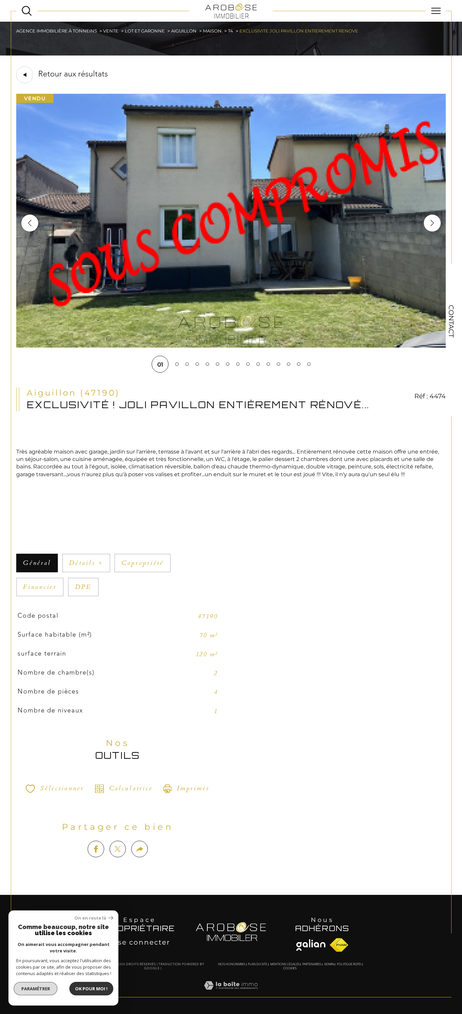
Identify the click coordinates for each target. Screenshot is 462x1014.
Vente (110, 31)
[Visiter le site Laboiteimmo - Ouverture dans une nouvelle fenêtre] (230, 993)
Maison (212, 31)
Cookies (290, 968)
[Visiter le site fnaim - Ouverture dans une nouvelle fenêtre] (310, 945)
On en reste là (90, 918)
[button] (432, 223)
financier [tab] (40, 587)
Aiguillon (184, 31)
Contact (451, 321)
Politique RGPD (349, 964)
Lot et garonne (145, 31)
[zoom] (231, 346)
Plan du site (257, 964)
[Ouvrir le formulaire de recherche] (26, 10)
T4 (230, 31)
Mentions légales (285, 964)
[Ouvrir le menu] (436, 11)
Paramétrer (35, 989)
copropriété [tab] (142, 563)
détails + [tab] (86, 563)
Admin (329, 964)
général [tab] (37, 563)
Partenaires (311, 964)
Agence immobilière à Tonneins (56, 31)
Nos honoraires (231, 964)
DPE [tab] (83, 587)
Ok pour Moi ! (91, 989)
